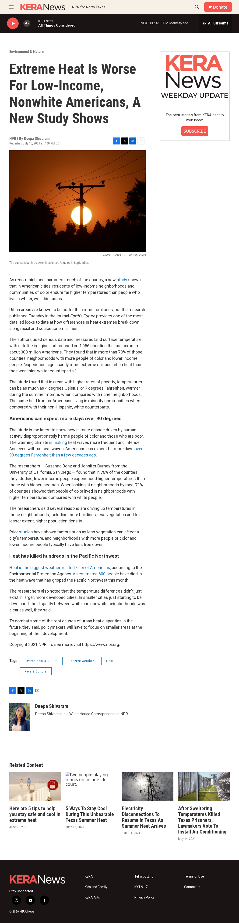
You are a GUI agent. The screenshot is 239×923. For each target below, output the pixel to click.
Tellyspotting (143, 876)
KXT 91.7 (141, 887)
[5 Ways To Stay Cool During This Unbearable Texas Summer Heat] (91, 786)
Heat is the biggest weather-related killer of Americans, (60, 567)
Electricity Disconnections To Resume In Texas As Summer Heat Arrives (144, 817)
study (122, 279)
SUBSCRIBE (195, 131)
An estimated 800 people (96, 573)
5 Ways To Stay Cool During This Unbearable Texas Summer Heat (90, 814)
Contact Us (192, 887)
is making (58, 442)
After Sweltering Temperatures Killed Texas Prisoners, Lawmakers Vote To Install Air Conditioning (202, 820)
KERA (89, 876)
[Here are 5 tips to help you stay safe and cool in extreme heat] (35, 786)
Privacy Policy (144, 897)
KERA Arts (92, 897)
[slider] (34, 23)
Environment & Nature (26, 51)
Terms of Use (194, 876)
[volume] (27, 23)
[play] (13, 23)
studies (26, 531)
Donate (220, 7)
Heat (109, 661)
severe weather (82, 661)
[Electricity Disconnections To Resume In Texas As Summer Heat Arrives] (147, 786)
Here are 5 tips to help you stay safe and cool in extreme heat (34, 814)
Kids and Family (96, 887)
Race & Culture (36, 671)
